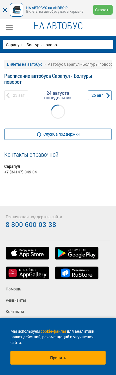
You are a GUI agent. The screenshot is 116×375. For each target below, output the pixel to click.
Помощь (13, 289)
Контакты (15, 311)
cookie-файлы (53, 331)
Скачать (103, 9)
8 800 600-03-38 (31, 224)
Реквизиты (16, 300)
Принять (58, 357)
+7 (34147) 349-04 (20, 172)
